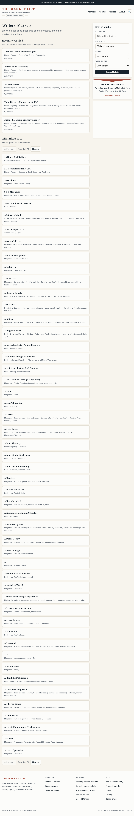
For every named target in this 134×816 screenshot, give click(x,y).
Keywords (100, 31)
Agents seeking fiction (85, 790)
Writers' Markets (52, 782)
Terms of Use (112, 799)
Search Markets (112, 72)
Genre (98, 51)
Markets (92, 12)
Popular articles (82, 795)
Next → (35, 149)
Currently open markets (86, 786)
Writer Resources (52, 790)
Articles (112, 12)
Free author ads (113, 786)
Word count (101, 61)
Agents (102, 12)
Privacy (109, 795)
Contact (109, 790)
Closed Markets (82, 799)
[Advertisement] (112, 119)
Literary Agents (51, 786)
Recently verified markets (87, 782)
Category (100, 42)
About (122, 12)
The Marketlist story (114, 782)
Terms (129, 810)
